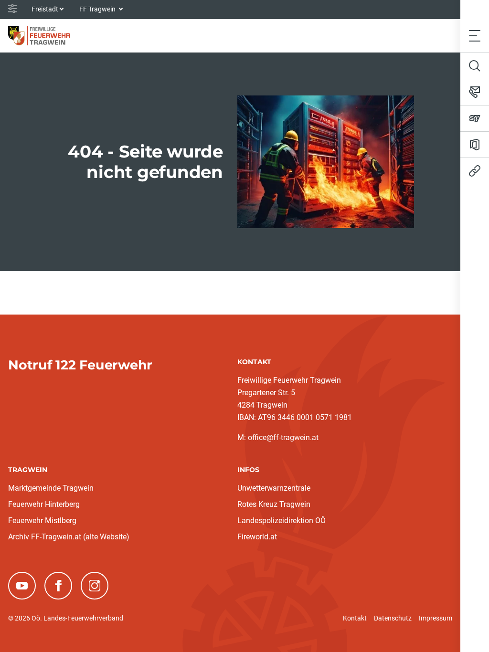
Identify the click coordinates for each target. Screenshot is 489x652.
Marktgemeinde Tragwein (51, 488)
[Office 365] (474, 145)
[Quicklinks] (474, 171)
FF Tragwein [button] (98, 9)
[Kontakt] (474, 92)
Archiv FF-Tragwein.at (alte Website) (68, 536)
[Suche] (474, 66)
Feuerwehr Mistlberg (42, 520)
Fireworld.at (257, 536)
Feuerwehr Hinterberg (44, 504)
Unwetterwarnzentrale (273, 488)
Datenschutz (393, 618)
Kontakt (355, 618)
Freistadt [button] (45, 9)
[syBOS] (474, 118)
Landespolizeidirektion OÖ (281, 520)
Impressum (435, 618)
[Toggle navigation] (474, 35)
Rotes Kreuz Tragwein (273, 504)
